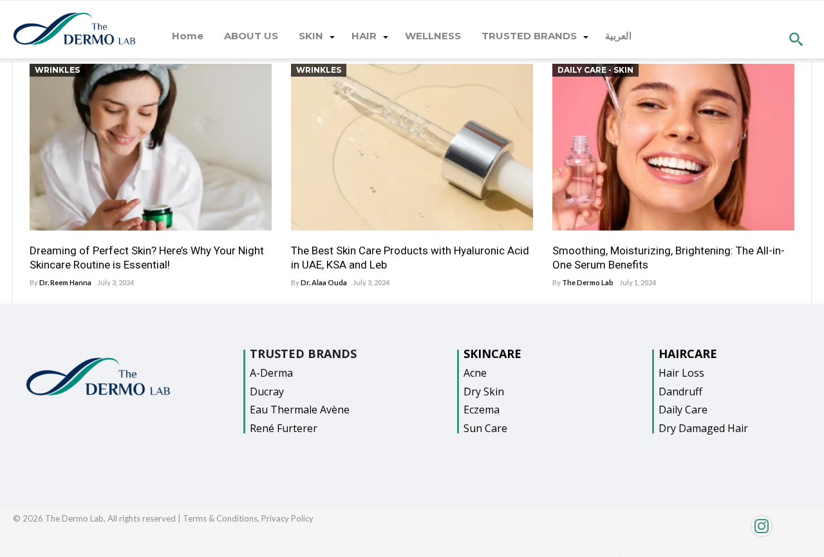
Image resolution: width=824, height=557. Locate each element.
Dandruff (680, 391)
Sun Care (485, 428)
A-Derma (271, 373)
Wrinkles (57, 70)
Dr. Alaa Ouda (324, 282)
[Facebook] (619, 552)
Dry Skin (484, 391)
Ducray (267, 391)
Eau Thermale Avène (300, 409)
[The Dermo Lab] (74, 30)
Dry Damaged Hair (703, 428)
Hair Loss (681, 373)
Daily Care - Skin (595, 70)
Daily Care (683, 409)
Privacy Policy (287, 518)
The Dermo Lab (587, 282)
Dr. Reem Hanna (65, 282)
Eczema (482, 409)
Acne (475, 373)
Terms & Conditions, (222, 518)
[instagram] (716, 533)
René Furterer (283, 428)
